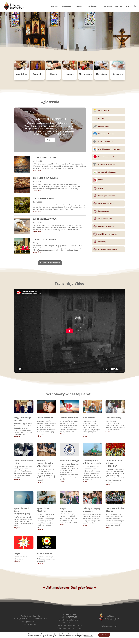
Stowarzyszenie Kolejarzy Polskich (92, 462)
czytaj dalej (37, 170)
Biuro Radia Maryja (69, 460)
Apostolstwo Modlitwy (43, 509)
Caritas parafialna (69, 417)
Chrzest (53, 74)
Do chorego (118, 74)
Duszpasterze (106, 6)
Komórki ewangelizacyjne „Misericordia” (45, 463)
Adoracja (118, 6)
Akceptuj (104, 635)
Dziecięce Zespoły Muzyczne (91, 509)
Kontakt (128, 6)
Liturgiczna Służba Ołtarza (115, 509)
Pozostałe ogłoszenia (50, 262)
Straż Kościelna (44, 553)
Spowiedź (37, 74)
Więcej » (17, 437)
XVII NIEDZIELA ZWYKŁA (45, 198)
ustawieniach (88, 636)
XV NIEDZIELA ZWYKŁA (44, 239)
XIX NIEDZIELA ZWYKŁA (44, 157)
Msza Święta (21, 74)
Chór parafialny (113, 417)
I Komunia (69, 74)
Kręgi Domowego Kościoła (22, 419)
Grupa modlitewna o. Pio (23, 462)
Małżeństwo (101, 74)
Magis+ (63, 508)
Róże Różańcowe (45, 417)
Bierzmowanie (85, 74)
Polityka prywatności (109, 626)
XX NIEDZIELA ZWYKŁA (49, 119)
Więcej (50, 139)
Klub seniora (89, 417)
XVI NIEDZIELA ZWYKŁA (44, 218)
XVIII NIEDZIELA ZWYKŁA (45, 178)
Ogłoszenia (66, 6)
